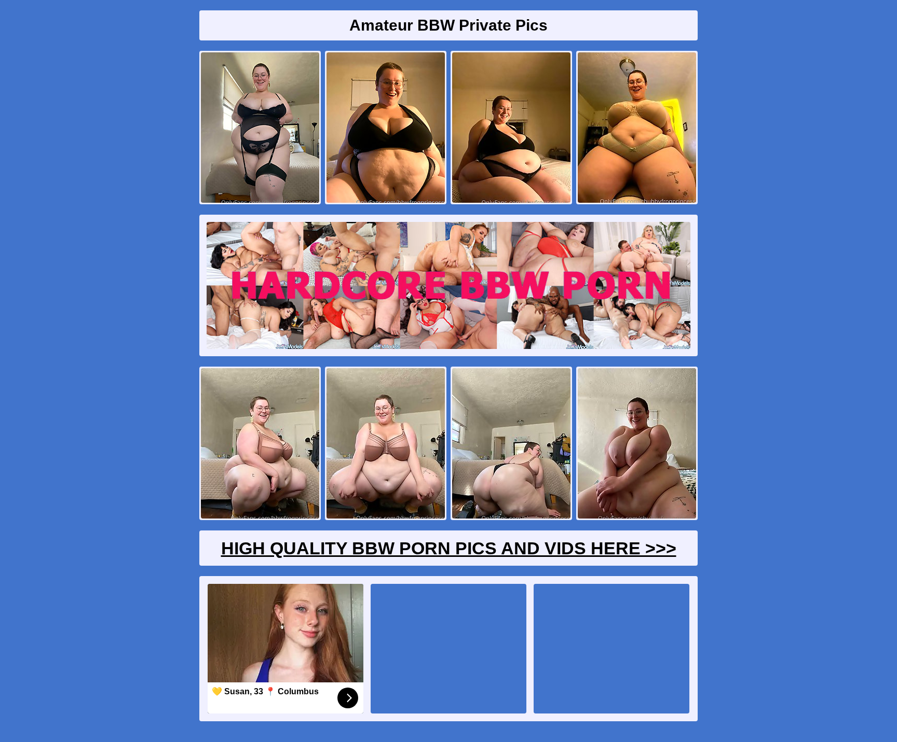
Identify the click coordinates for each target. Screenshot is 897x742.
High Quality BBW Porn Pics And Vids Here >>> (448, 548)
